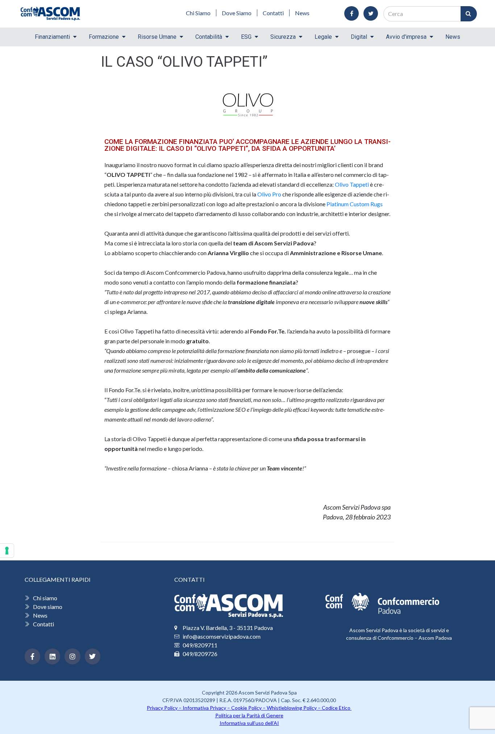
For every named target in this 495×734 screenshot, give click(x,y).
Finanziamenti (52, 36)
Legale (323, 36)
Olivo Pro (269, 194)
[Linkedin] (52, 656)
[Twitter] (92, 656)
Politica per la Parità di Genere (249, 715)
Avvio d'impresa (406, 36)
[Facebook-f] (32, 656)
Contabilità (208, 36)
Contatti (273, 12)
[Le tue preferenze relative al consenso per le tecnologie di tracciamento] (7, 550)
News (302, 12)
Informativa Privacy (204, 708)
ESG (246, 36)
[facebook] (351, 13)
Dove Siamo (236, 12)
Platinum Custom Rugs (354, 203)
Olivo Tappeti (352, 184)
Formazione (104, 36)
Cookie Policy (246, 708)
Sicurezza (283, 36)
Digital (359, 36)
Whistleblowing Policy (292, 708)
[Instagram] (72, 656)
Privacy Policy (162, 708)
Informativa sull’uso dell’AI (249, 723)
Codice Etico (337, 708)
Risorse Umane (157, 36)
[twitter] (370, 13)
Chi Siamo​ (198, 12)
